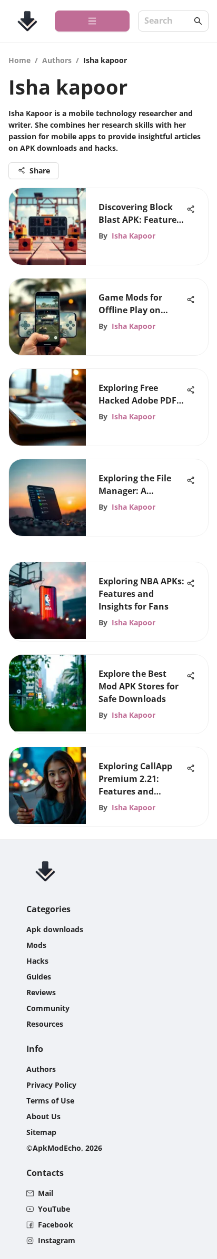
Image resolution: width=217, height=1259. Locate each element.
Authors (57, 60)
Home (19, 60)
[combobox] (168, 21)
